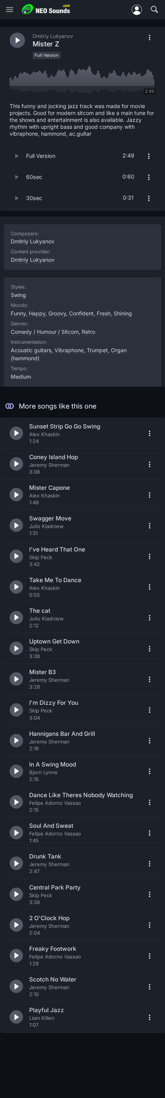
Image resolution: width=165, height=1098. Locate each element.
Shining (123, 313)
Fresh (104, 313)
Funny (18, 313)
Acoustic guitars (31, 350)
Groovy (57, 313)
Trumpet (97, 350)
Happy (37, 313)
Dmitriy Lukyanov (32, 259)
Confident (81, 313)
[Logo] (46, 9)
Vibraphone (69, 350)
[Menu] (9, 9)
